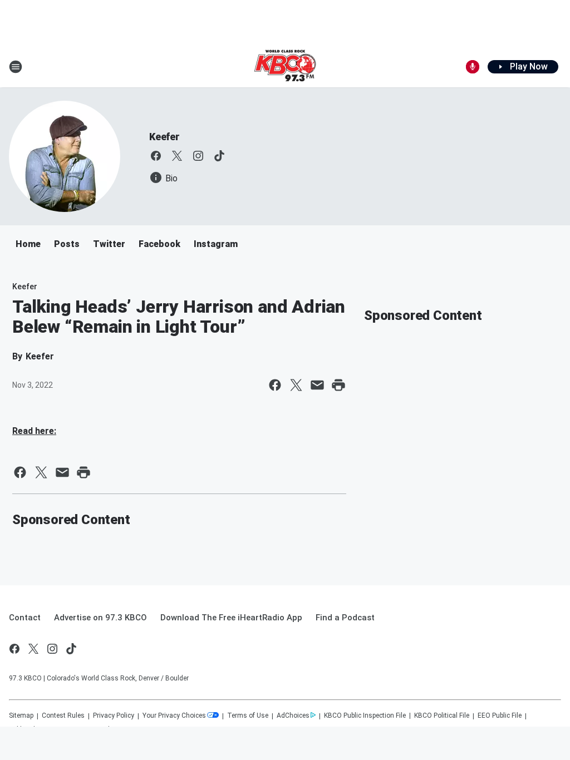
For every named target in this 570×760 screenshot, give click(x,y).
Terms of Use (247, 715)
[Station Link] (285, 67)
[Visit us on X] (177, 155)
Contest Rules (63, 715)
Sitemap (21, 715)
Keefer (164, 136)
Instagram (216, 244)
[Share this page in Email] (317, 385)
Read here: (34, 431)
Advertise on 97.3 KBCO (100, 618)
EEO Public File (500, 715)
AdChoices (293, 715)
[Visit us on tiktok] (219, 155)
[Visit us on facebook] (156, 155)
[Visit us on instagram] (198, 155)
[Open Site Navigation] (15, 66)
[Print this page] (338, 385)
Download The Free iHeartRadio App (231, 618)
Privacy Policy (113, 715)
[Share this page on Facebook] (275, 385)
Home (28, 244)
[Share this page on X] (296, 385)
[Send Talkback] (472, 66)
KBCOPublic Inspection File (365, 715)
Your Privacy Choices (174, 715)
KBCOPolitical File (441, 715)
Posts (67, 244)
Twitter (109, 244)
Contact (25, 618)
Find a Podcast (345, 618)
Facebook (159, 244)
